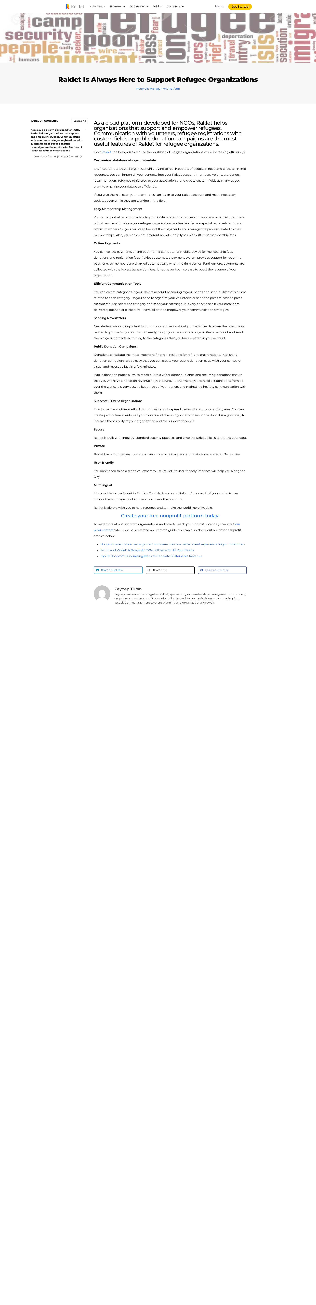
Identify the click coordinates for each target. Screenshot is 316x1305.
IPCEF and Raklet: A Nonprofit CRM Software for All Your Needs (147, 550)
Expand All (80, 120)
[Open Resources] (183, 7)
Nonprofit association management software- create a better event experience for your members (172, 544)
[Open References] (147, 7)
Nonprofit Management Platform (158, 88)
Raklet (106, 152)
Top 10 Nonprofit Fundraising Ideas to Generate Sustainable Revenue (151, 556)
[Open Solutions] (104, 7)
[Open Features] (124, 7)
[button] (118, 570)
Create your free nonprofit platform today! (58, 156)
